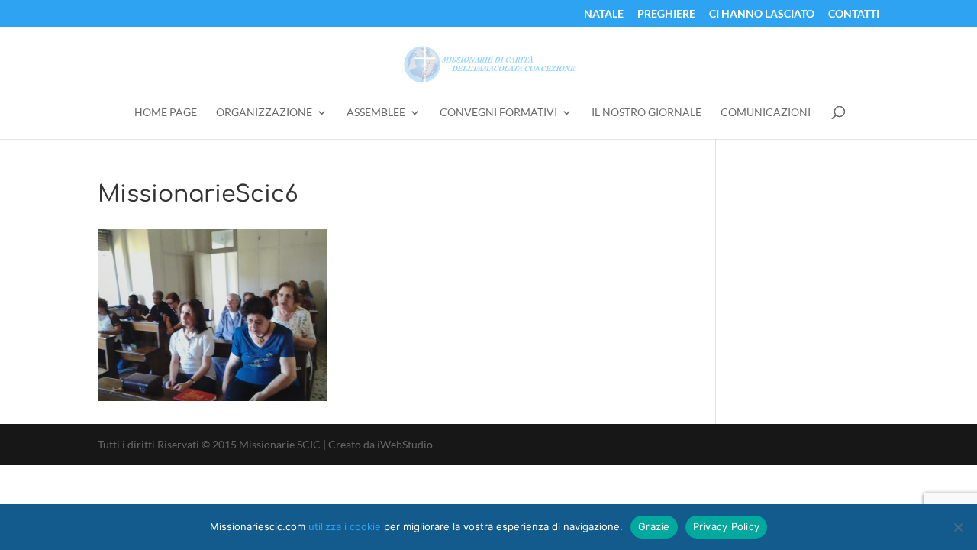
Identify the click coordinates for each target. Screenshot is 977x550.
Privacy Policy (726, 526)
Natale (604, 14)
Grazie (654, 526)
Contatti (853, 14)
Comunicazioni (766, 112)
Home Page (165, 112)
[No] (958, 527)
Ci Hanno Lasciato (761, 14)
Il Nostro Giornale (646, 112)
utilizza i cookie (344, 526)
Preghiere (666, 14)
